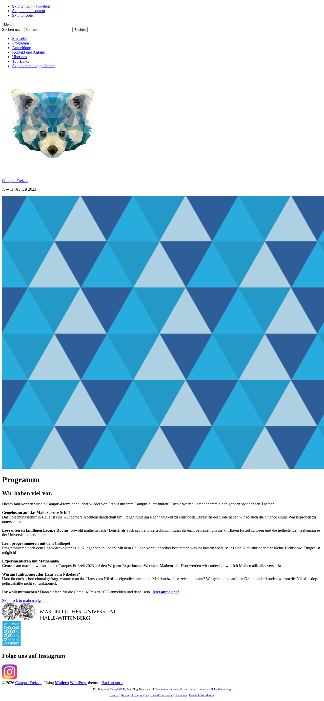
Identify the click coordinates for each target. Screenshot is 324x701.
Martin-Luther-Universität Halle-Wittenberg (205, 689)
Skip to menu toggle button (33, 66)
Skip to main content (28, 11)
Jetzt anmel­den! (165, 592)
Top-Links (20, 61)
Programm (20, 43)
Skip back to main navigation (25, 600)
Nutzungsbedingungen (134, 694)
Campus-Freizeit (15, 180)
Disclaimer (181, 694)
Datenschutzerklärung (202, 694)
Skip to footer (23, 15)
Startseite (19, 38)
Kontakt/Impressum (161, 694)
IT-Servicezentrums (163, 689)
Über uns (19, 57)
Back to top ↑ (112, 683)
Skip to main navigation (31, 6)
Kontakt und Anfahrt (28, 52)
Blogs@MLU (117, 689)
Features (114, 694)
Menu (8, 24)
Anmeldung (21, 48)
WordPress (78, 683)
